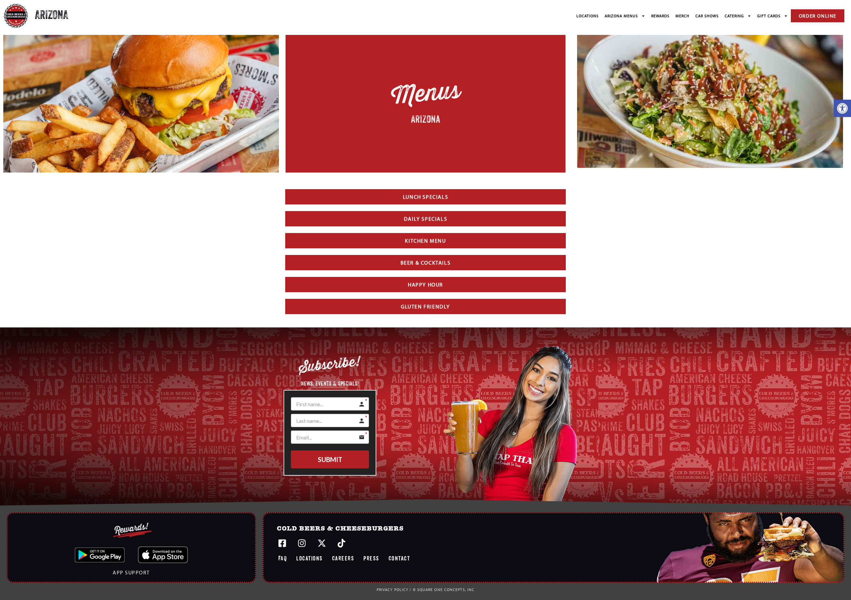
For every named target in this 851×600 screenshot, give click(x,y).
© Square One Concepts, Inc (444, 589)
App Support (131, 572)
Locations (587, 15)
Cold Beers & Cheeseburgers (340, 529)
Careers (343, 558)
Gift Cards (769, 15)
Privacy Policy (392, 589)
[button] (842, 108)
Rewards (660, 15)
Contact (399, 558)
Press (371, 558)
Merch (682, 15)
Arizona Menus (621, 15)
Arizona (51, 16)
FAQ (282, 558)
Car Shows (707, 15)
